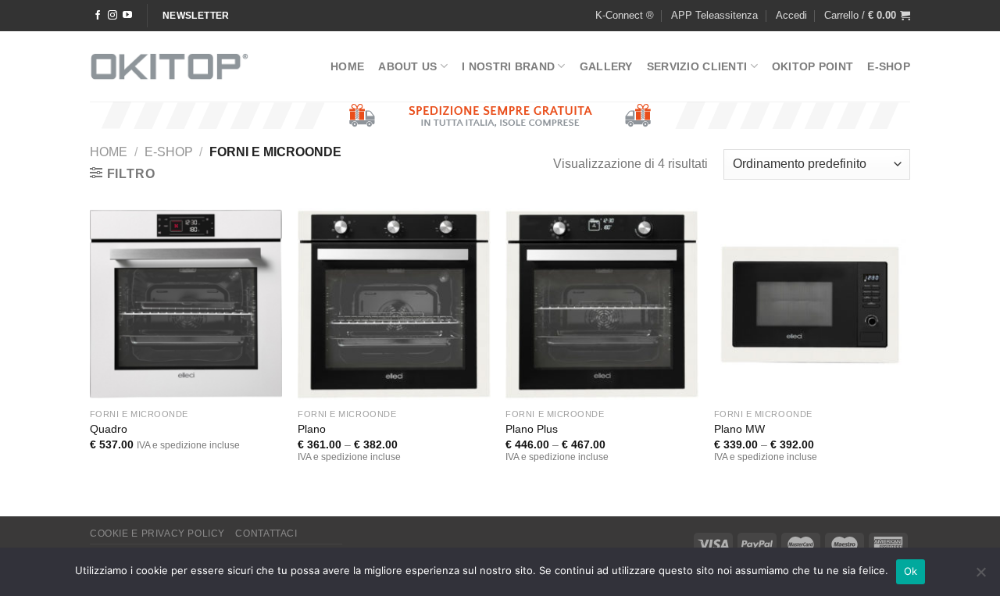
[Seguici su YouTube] (127, 15)
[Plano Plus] (601, 304)
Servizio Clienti (697, 66)
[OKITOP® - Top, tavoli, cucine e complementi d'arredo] (169, 66)
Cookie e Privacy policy (157, 533)
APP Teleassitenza (714, 15)
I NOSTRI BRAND (508, 66)
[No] (980, 576)
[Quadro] (186, 304)
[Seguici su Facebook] (97, 15)
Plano (312, 429)
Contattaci (266, 533)
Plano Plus (531, 429)
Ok (911, 571)
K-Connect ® (624, 15)
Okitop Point (812, 66)
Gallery (606, 66)
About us (407, 66)
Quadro (108, 429)
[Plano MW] (810, 304)
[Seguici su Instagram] (112, 15)
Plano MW (739, 429)
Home (347, 66)
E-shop (888, 66)
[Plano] (394, 304)
